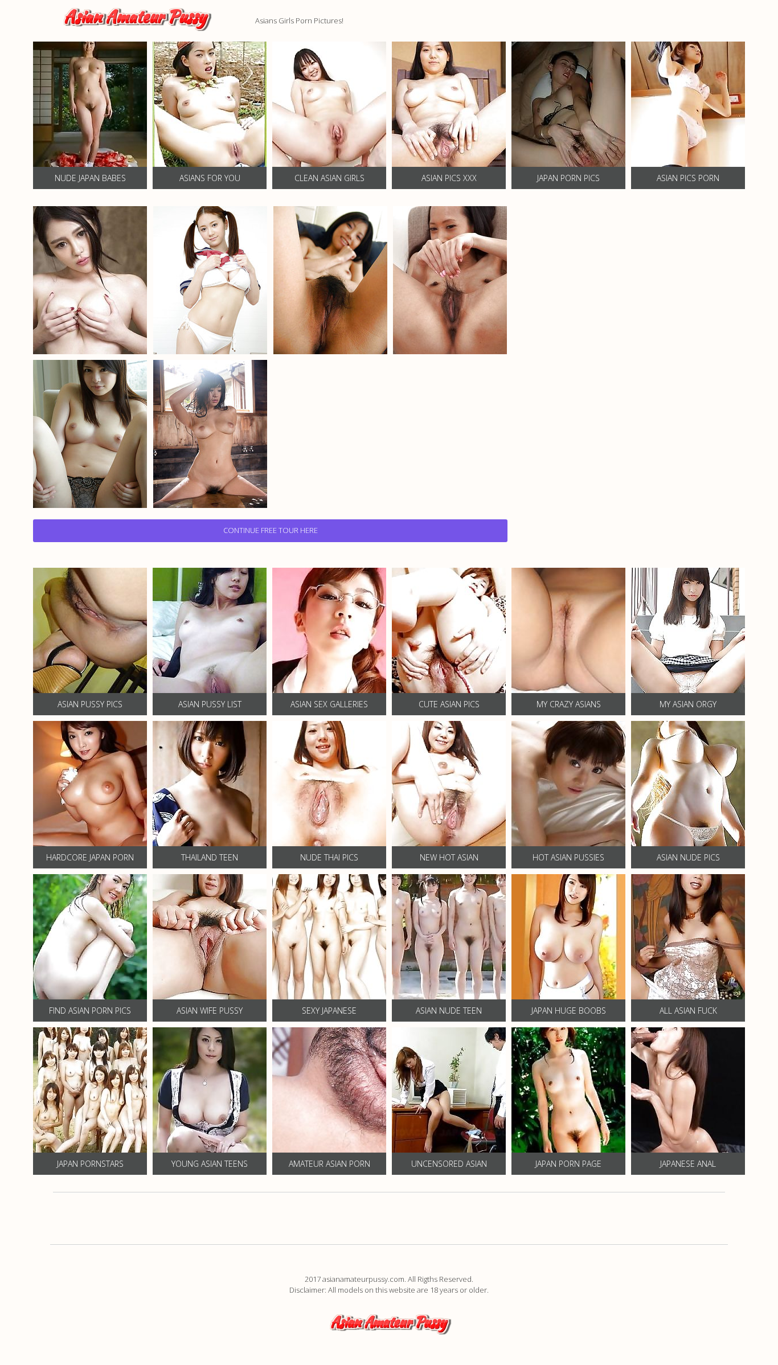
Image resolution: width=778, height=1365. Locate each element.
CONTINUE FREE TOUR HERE (270, 530)
